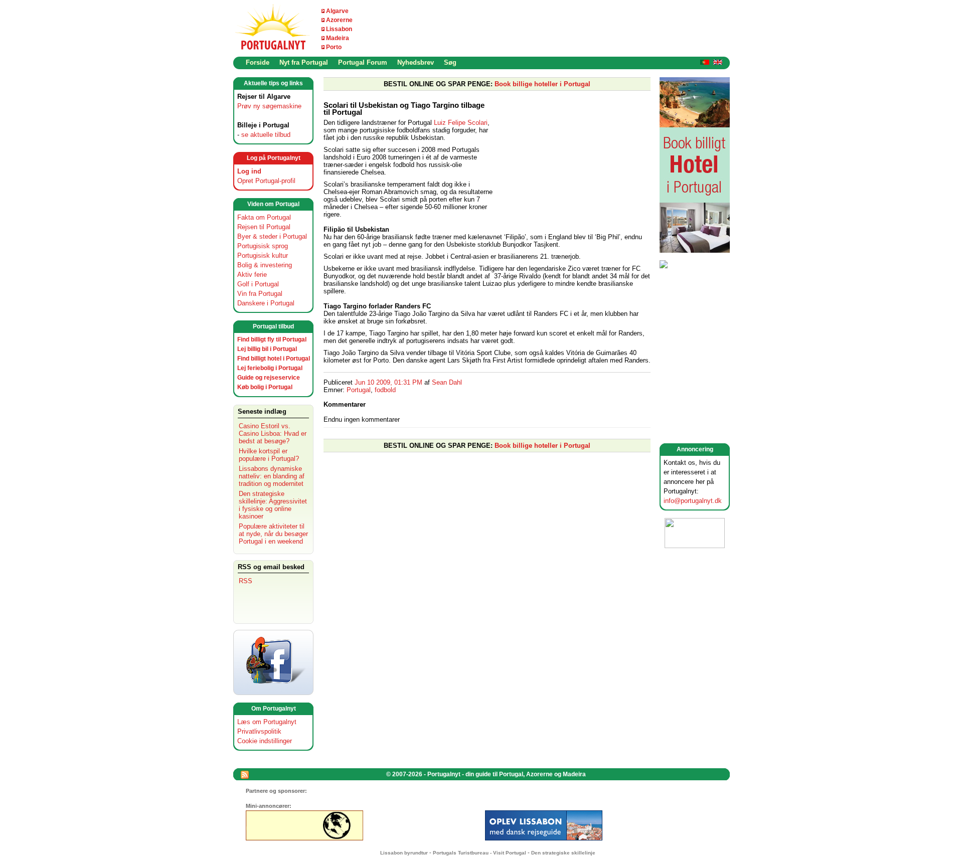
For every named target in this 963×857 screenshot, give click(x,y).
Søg (450, 62)
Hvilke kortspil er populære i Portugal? (269, 454)
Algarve (337, 11)
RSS (245, 581)
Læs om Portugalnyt (266, 722)
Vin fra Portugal (259, 293)
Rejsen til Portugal (263, 227)
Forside (257, 62)
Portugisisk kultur (262, 255)
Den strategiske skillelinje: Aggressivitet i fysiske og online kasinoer (273, 505)
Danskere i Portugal (265, 303)
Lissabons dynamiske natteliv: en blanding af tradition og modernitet (271, 476)
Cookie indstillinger (264, 741)
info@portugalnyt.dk (693, 500)
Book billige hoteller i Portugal (542, 84)
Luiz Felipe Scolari (461, 122)
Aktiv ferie (252, 274)
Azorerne (339, 20)
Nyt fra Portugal (303, 62)
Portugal (359, 390)
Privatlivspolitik (259, 731)
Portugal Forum (362, 62)
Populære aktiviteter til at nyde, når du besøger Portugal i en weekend (273, 534)
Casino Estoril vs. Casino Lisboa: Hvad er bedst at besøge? (272, 433)
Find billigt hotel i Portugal (273, 358)
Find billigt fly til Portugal (271, 339)
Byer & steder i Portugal (272, 236)
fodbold (385, 390)
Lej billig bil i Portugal (267, 349)
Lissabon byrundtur (404, 852)
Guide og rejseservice (268, 377)
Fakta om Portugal (264, 217)
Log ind (249, 171)
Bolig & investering (264, 265)
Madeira (337, 38)
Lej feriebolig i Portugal (269, 368)
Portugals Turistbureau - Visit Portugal (479, 852)
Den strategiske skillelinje (563, 852)
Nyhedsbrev (415, 62)
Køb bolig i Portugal (264, 387)
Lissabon (339, 29)
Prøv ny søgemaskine (269, 106)
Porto (334, 47)
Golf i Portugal (258, 284)
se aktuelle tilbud (265, 134)
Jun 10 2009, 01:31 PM (388, 382)
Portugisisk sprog (262, 246)
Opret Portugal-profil (266, 181)
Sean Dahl (447, 382)
